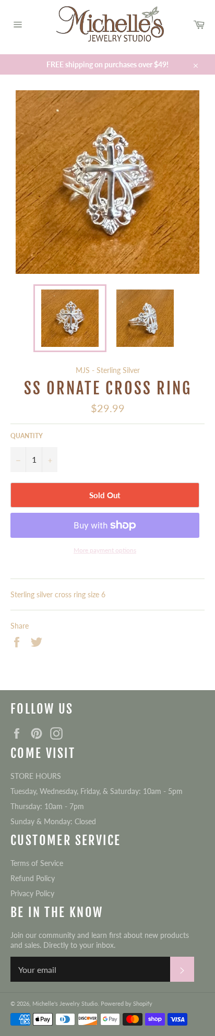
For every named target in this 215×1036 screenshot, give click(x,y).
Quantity (26, 436)
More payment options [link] (105, 550)
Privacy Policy (32, 893)
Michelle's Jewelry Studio (65, 1003)
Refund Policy (32, 878)
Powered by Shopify (126, 1003)
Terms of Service (36, 863)
